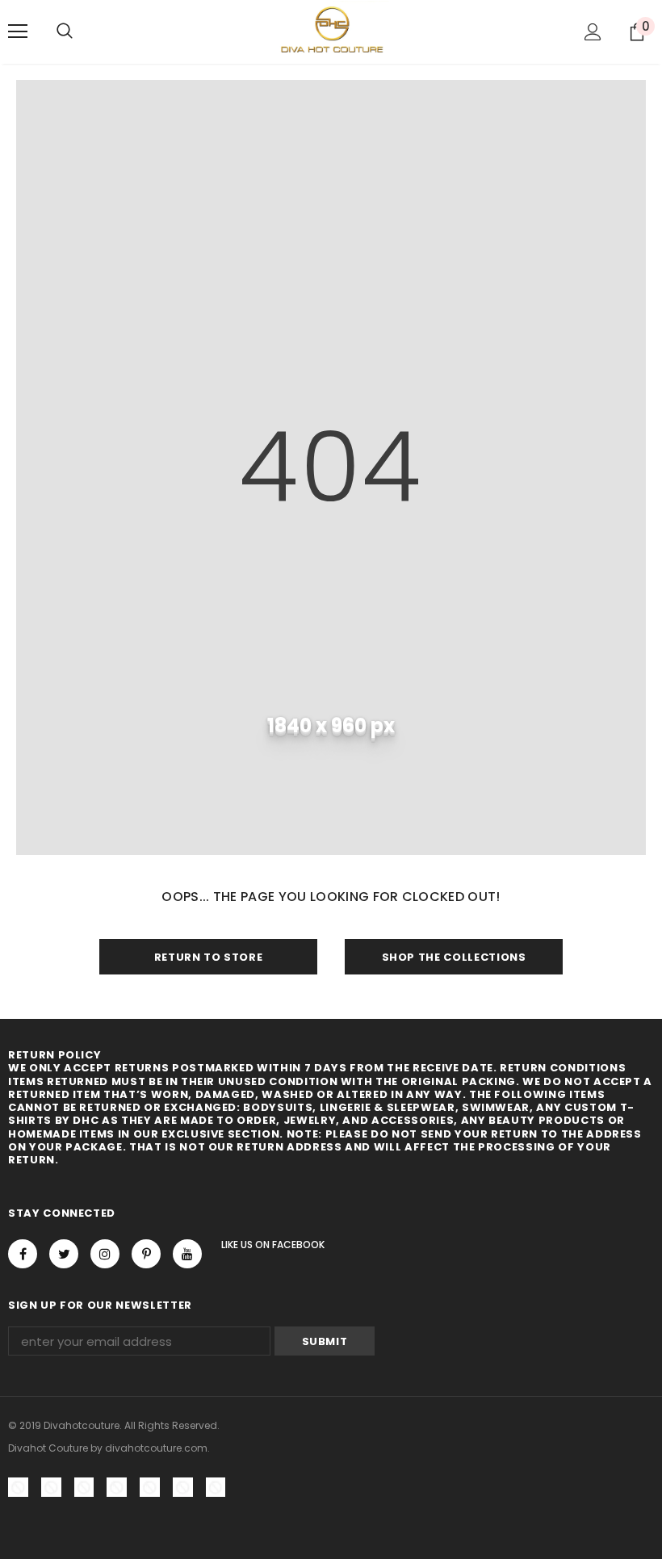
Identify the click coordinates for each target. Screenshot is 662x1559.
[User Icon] (592, 31)
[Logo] (331, 31)
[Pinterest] (146, 1253)
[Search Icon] (65, 31)
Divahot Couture (48, 1448)
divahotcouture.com (156, 1448)
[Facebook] (22, 1253)
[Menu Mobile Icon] (17, 31)
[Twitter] (63, 1253)
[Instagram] (104, 1253)
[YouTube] (187, 1253)
